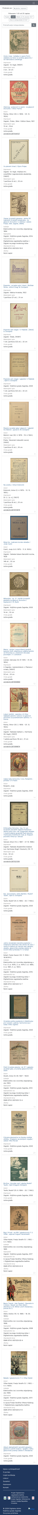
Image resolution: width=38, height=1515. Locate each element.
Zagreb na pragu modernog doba (16, 243)
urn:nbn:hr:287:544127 (12, 134)
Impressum (7, 1484)
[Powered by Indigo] (31, 1509)
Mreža (18, 17)
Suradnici (6, 1481)
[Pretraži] (33, 25)
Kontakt (6, 1487)
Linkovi (5, 1478)
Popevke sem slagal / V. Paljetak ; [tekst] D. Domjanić (19, 330)
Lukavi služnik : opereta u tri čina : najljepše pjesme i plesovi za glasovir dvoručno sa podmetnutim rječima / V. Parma (18, 716)
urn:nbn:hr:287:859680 (12, 682)
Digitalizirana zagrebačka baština (16, 241)
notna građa (8, 75)
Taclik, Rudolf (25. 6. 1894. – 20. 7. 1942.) (19, 901)
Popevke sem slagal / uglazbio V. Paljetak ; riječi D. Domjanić (19, 380)
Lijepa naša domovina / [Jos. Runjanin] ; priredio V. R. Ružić (18, 779)
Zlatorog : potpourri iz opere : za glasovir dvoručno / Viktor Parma (19, 108)
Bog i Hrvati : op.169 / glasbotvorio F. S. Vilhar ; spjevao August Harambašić (18, 1233)
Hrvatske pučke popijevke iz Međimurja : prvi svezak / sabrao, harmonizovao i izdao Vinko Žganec (19, 1022)
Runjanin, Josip (9, 786)
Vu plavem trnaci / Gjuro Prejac (15, 166)
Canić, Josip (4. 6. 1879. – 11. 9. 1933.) (17, 549)
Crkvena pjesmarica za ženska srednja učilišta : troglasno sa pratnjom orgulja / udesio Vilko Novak (18, 1139)
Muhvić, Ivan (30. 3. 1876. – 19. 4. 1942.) (18, 435)
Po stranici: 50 (27, 17)
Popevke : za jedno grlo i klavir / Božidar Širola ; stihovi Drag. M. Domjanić (19, 286)
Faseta (7, 17)
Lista (13, 17)
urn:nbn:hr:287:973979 (12, 510)
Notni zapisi (8, 253)
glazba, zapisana (20, 8)
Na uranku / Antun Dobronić (14, 485)
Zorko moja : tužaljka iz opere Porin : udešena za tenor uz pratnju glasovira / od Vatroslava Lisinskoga (18, 57)
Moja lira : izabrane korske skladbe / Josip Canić (17, 543)
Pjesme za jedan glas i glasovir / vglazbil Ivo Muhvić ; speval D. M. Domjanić (19, 429)
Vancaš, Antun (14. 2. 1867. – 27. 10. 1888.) (19, 842)
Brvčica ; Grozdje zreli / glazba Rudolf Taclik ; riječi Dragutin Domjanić (18, 1184)
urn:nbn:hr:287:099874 (12, 746)
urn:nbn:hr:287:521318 (12, 861)
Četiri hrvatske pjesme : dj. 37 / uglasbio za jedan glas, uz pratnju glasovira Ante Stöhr (18, 1068)
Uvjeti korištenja (9, 1475)
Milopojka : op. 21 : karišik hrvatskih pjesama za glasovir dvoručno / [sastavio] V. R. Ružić (17, 600)
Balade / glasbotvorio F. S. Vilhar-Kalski (18, 1378)
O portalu (6, 1472)
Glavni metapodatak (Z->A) (18, 20)
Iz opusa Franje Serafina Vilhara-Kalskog (18, 1259)
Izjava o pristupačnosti (11, 1469)
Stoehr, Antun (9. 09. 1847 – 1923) (16, 1076)
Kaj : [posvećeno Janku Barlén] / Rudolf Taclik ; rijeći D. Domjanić (18, 894)
